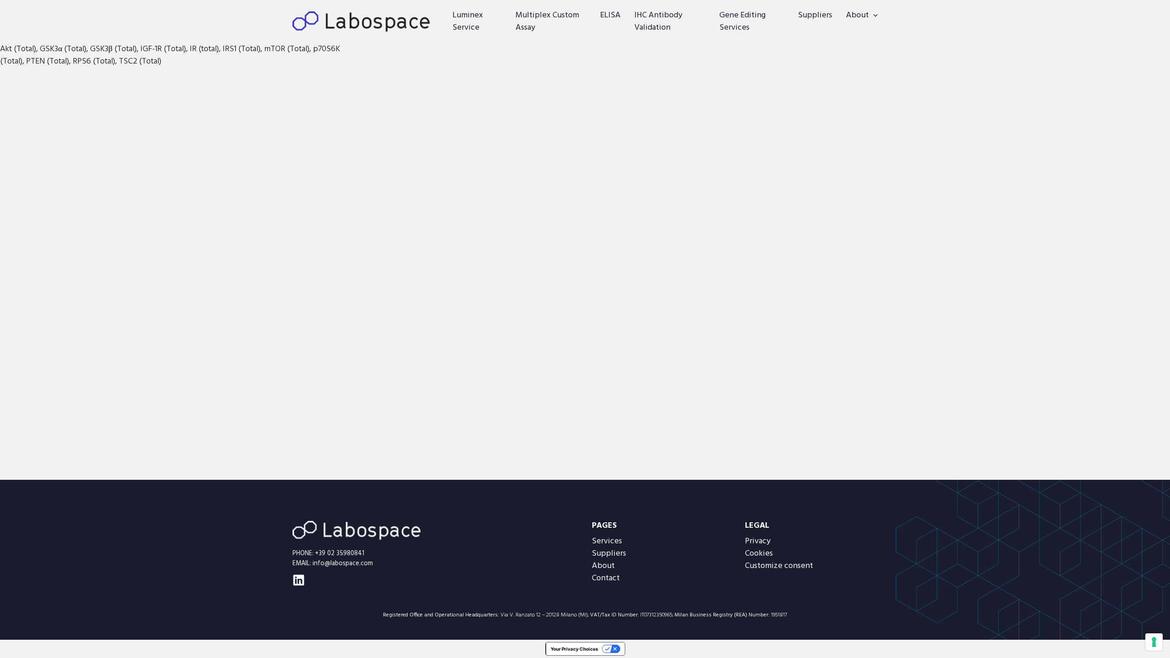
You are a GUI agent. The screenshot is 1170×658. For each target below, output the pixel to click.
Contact (606, 578)
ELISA (610, 15)
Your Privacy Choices (574, 649)
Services (607, 541)
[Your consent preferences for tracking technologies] (1154, 642)
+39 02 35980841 (339, 553)
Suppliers (815, 15)
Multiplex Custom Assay (547, 21)
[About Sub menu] (875, 15)
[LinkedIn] (298, 580)
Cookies (759, 553)
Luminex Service (467, 21)
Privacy (758, 541)
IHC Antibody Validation (658, 21)
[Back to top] (1140, 632)
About (857, 15)
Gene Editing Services (742, 21)
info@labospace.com (343, 563)
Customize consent (779, 566)
